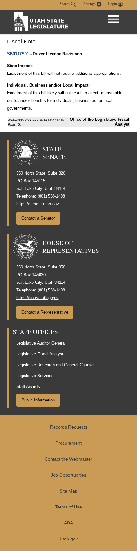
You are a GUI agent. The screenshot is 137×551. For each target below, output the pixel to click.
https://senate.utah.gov (37, 203)
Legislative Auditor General (41, 343)
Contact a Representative (44, 312)
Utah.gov (69, 539)
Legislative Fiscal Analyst (39, 354)
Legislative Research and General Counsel (55, 364)
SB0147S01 (18, 53)
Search (65, 4)
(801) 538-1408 (51, 196)
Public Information (38, 400)
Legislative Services (35, 375)
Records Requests (68, 427)
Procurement (68, 443)
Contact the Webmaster (68, 459)
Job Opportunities (68, 475)
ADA (68, 523)
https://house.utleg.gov (37, 297)
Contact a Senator (38, 218)
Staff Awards (28, 386)
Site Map (68, 491)
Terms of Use (68, 507)
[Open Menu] (113, 19)
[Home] (41, 22)
